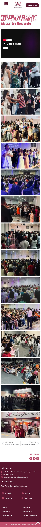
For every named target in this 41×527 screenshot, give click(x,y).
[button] (6, 3)
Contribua (26, 507)
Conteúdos (26, 511)
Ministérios (6, 515)
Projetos (5, 511)
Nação (5, 507)
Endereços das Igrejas (30, 515)
